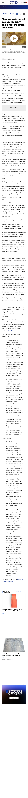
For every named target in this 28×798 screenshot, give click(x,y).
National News (8, 14)
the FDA (10, 331)
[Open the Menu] (2, 2)
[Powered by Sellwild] (24, 684)
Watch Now (23, 2)
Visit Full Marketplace (21, 592)
